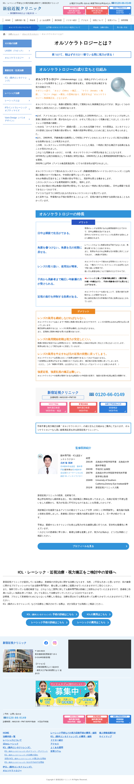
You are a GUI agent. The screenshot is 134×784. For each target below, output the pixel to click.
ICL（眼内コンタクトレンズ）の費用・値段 (71, 736)
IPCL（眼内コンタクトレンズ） (18, 767)
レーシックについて (12, 740)
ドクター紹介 (71, 20)
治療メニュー (13, 34)
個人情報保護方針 (107, 733)
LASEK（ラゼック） (14, 51)
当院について (98, 20)
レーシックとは (12, 100)
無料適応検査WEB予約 (97, 10)
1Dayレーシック (10, 744)
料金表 (32, 20)
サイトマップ (105, 736)
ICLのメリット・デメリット (26, 751)
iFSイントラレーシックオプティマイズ (16, 109)
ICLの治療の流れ (21, 755)
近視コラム (112, 20)
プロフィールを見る (83, 546)
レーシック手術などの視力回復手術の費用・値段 (74, 733)
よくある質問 (45, 20)
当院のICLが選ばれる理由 (25, 758)
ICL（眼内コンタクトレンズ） (16, 79)
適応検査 (58, 20)
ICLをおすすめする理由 (24, 762)
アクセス (84, 20)
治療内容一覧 (20, 20)
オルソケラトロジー (30, 34)
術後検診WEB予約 (120, 10)
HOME (7, 20)
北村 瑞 (66, 463)
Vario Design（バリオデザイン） (15, 119)
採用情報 (124, 20)
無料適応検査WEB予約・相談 (74, 10)
